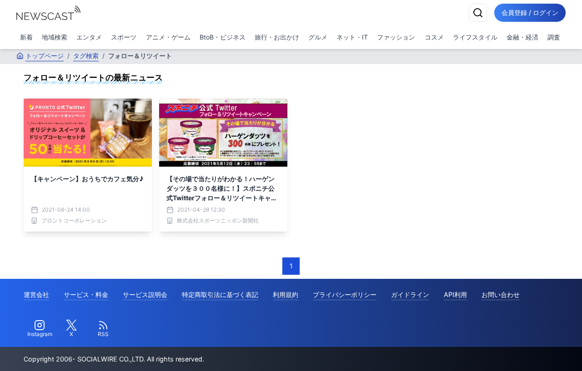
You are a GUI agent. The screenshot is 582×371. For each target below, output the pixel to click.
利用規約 (285, 294)
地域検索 (54, 37)
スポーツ (123, 37)
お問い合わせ (501, 294)
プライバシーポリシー (344, 294)
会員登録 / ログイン (530, 12)
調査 (553, 37)
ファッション (396, 37)
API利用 (455, 294)
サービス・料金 (86, 294)
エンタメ (89, 37)
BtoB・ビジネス (223, 37)
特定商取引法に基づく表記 (220, 294)
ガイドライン (410, 294)
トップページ (44, 55)
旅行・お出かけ (277, 37)
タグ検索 (86, 55)
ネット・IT (352, 37)
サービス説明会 (145, 294)
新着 (26, 37)
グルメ (317, 37)
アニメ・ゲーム (168, 37)
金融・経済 (522, 37)
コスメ (434, 37)
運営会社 (36, 294)
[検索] (478, 13)
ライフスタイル (475, 37)
